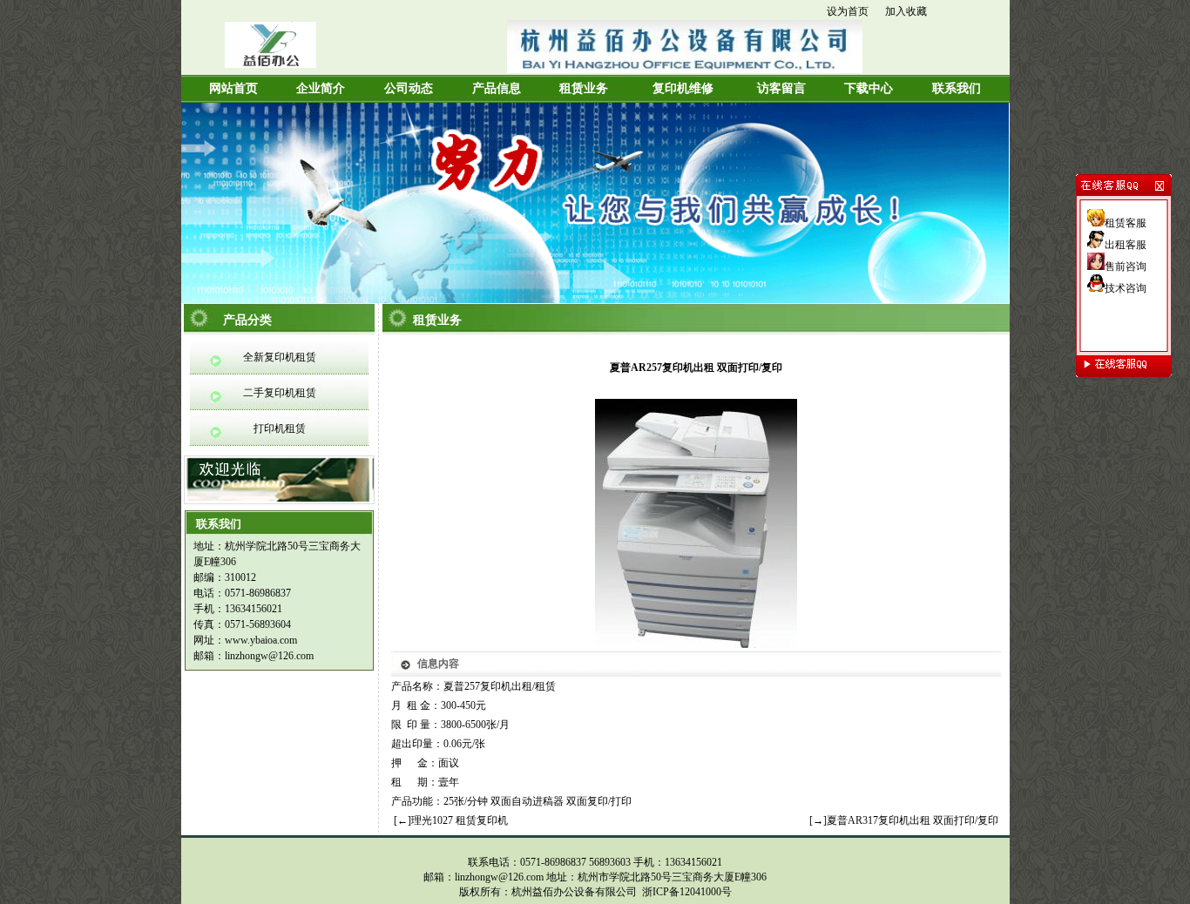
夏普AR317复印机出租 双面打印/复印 (912, 820)
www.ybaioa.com (261, 640)
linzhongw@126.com (269, 656)
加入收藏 (906, 11)
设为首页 (848, 11)
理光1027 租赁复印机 (459, 820)
